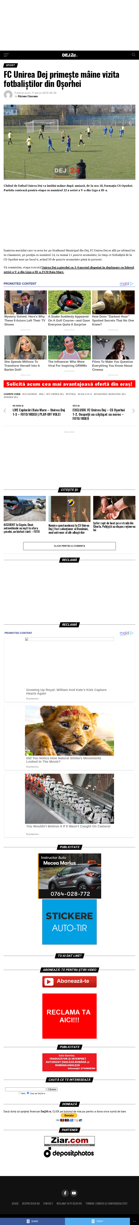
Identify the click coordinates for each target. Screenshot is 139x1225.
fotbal (71, 394)
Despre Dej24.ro (31, 1203)
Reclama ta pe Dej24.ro (69, 1203)
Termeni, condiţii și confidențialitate (106, 1203)
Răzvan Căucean (28, 96)
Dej (42, 394)
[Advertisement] (69, 25)
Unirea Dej (11, 397)
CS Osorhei (30, 394)
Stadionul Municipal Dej (110, 394)
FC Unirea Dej (56, 394)
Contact (48, 1203)
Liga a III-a (85, 394)
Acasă (15, 1203)
